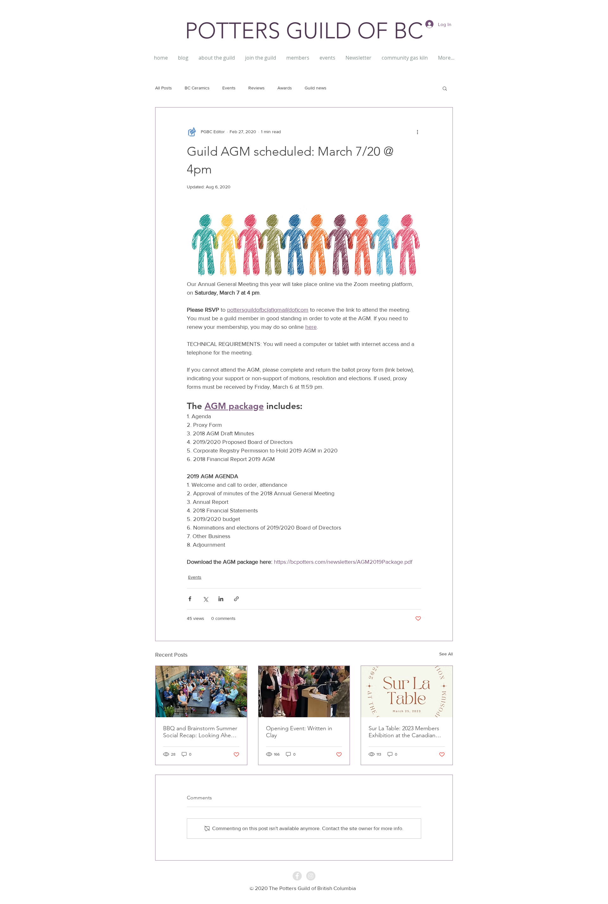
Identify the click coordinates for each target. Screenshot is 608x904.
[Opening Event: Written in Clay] (304, 691)
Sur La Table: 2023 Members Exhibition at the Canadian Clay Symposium (404, 732)
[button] (445, 88)
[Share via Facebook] (190, 599)
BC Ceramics (197, 87)
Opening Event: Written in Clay (299, 732)
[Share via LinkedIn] (221, 599)
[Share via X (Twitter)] (205, 599)
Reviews (256, 87)
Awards (284, 87)
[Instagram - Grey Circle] (310, 876)
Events (229, 87)
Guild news (315, 87)
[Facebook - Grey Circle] (297, 876)
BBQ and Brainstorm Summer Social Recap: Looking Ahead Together (200, 732)
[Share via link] (236, 599)
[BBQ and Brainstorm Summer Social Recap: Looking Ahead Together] (201, 691)
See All (446, 653)
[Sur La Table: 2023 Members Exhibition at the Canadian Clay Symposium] (407, 691)
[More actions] (417, 131)
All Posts (163, 87)
